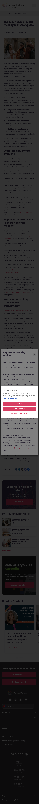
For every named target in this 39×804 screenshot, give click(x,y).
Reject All (19, 403)
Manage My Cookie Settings (19, 413)
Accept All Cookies (19, 408)
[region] (19, 402)
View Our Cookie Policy (10, 398)
